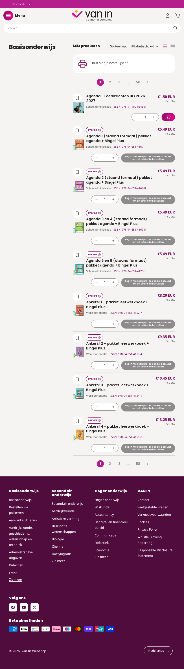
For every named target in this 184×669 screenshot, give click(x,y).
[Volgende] (147, 82)
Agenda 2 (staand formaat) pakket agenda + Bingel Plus (119, 180)
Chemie (57, 546)
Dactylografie (62, 554)
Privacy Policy (148, 529)
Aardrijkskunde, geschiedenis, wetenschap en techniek (21, 536)
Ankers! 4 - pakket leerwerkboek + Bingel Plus (117, 429)
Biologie (58, 539)
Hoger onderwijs (107, 500)
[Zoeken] (175, 28)
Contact (143, 500)
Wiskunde (102, 507)
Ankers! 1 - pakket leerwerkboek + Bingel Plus (117, 304)
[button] (8, 15)
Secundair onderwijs (67, 503)
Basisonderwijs (20, 500)
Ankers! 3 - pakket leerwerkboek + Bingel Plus (117, 387)
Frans (13, 573)
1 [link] (100, 82)
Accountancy (104, 514)
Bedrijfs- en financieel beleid (111, 525)
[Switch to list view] (165, 46)
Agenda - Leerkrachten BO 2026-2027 (116, 98)
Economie (102, 550)
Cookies (143, 522)
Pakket (92, 130)
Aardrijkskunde (63, 511)
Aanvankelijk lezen (23, 520)
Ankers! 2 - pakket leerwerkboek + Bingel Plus (117, 346)
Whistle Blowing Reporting (150, 540)
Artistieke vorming (65, 518)
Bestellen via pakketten (18, 510)
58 (138, 82)
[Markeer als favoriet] (77, 97)
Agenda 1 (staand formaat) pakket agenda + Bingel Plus (118, 138)
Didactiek (16, 565)
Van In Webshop (34, 651)
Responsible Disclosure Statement (155, 553)
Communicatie (105, 535)
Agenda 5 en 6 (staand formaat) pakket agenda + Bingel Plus (116, 263)
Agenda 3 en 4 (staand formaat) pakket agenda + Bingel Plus (116, 221)
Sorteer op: (118, 46)
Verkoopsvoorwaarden (154, 514)
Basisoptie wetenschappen (64, 529)
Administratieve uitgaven (21, 555)
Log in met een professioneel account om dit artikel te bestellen (148, 158)
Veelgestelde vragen (153, 507)
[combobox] (92, 28)
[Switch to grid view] (173, 46)
